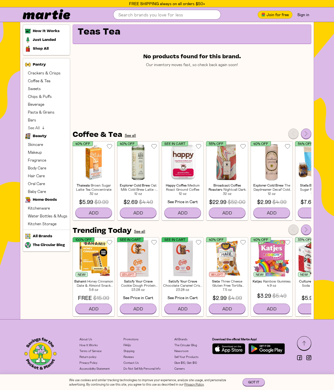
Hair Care (36, 175)
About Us (85, 339)
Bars (32, 120)
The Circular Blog (185, 345)
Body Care (37, 167)
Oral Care (36, 183)
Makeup (35, 152)
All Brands (181, 339)
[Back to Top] (304, 343)
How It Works (88, 345)
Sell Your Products (186, 356)
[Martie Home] (42, 14)
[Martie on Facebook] (299, 357)
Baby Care (37, 191)
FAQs (127, 345)
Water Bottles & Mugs (47, 215)
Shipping (128, 351)
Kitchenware (39, 208)
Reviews (128, 356)
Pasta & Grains (41, 112)
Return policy (87, 356)
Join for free (278, 14)
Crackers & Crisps (44, 73)
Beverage (36, 104)
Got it (253, 382)
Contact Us (131, 362)
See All (34, 127)
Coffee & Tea (39, 80)
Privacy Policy (88, 362)
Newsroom (181, 351)
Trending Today (102, 231)
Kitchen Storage (42, 223)
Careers (179, 368)
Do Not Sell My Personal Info (142, 368)
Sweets (34, 88)
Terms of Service (90, 351)
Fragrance (37, 160)
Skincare (35, 144)
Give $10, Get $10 (185, 362)
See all (130, 135)
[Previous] (293, 134)
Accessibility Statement (94, 368)
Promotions (131, 339)
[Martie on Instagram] (308, 357)
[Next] (306, 134)
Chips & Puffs (40, 96)
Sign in (303, 14)
